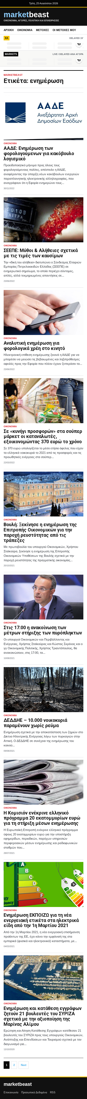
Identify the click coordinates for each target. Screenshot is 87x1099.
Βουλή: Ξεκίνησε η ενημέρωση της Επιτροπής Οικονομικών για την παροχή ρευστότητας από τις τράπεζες (40, 532)
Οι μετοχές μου (64, 30)
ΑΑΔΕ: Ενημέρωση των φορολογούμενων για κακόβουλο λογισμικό (39, 154)
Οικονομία (24, 30)
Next (23, 1065)
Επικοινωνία (11, 1092)
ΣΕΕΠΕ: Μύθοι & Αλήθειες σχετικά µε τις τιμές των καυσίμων (41, 253)
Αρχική (9, 30)
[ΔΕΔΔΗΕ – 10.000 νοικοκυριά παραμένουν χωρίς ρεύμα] (43, 689)
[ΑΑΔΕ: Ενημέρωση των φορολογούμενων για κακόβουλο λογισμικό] (43, 117)
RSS (52, 1092)
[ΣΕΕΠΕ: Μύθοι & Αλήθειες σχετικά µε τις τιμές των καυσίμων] (43, 219)
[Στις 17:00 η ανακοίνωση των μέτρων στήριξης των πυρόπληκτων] (43, 597)
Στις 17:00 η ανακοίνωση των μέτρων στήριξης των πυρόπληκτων (43, 630)
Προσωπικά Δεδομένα (34, 1092)
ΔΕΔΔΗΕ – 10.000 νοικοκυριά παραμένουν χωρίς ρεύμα (35, 723)
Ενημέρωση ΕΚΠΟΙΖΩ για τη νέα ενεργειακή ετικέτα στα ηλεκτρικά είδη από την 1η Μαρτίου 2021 (41, 920)
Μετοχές (42, 30)
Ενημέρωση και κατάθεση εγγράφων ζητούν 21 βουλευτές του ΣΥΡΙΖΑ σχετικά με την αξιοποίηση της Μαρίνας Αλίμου (43, 1016)
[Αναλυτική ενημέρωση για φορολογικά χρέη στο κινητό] (43, 312)
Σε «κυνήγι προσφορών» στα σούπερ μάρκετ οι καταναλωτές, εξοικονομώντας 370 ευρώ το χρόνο (43, 437)
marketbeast (18, 1084)
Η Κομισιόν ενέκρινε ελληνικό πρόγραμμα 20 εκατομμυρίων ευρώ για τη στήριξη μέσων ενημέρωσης (42, 818)
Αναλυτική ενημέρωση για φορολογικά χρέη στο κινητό (34, 345)
